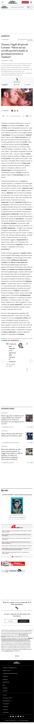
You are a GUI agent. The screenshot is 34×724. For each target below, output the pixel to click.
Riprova (17, 655)
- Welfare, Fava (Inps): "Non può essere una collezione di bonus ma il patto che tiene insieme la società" (15, 549)
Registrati (23, 621)
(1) (11, 366)
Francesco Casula (7, 60)
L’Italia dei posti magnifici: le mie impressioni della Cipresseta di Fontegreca (12, 352)
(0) (32, 427)
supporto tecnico (9, 650)
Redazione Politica (7, 427)
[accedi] (31, 2)
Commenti (6, 110)
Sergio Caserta (10, 364)
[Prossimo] (31, 361)
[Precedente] (3, 361)
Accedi (10, 621)
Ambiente (5, 36)
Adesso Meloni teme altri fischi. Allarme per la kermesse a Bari (12, 435)
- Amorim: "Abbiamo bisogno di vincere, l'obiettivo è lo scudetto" (17, 545)
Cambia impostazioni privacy (10, 673)
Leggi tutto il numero (17, 517)
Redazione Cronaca (7, 462)
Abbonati (25, 2)
